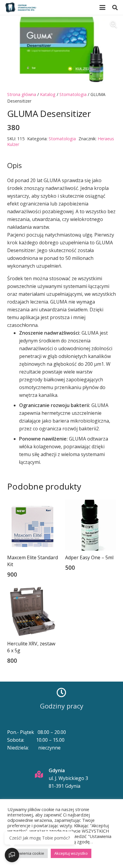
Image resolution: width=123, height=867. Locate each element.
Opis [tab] (14, 165)
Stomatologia (73, 94)
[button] (102, 7)
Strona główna (21, 94)
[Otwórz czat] (12, 855)
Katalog (48, 94)
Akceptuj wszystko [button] (71, 853)
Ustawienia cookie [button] (27, 853)
